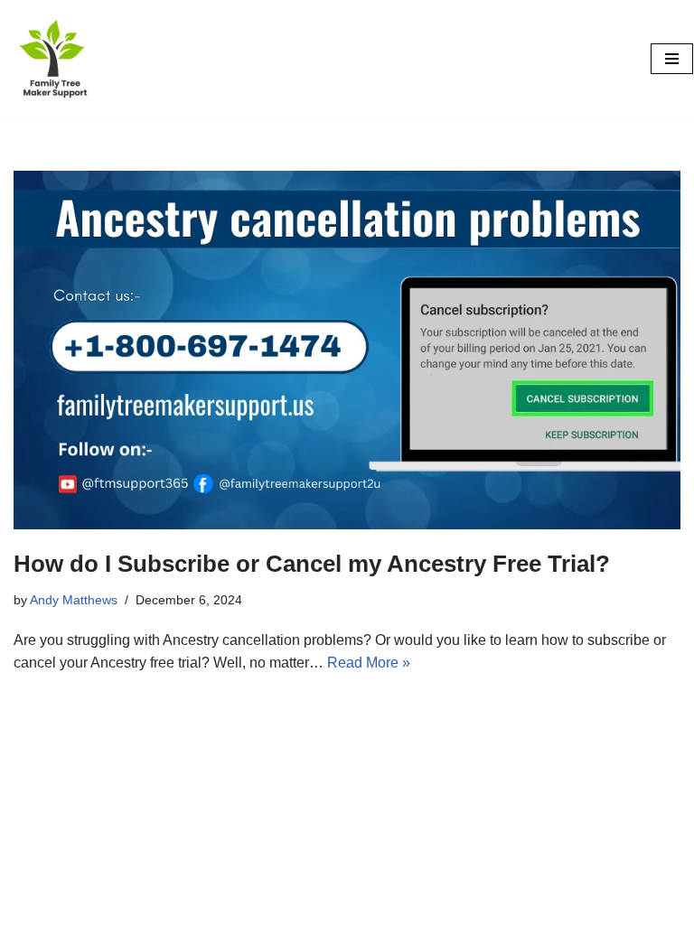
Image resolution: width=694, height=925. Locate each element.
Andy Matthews (73, 600)
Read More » (368, 662)
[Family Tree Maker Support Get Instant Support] (55, 58)
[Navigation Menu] (672, 58)
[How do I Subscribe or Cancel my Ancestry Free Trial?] (347, 350)
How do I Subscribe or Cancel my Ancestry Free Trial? (312, 563)
